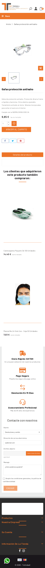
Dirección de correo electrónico (15, 438)
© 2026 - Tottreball (22, 565)
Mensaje (6, 462)
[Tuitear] (13, 141)
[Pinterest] (20, 141)
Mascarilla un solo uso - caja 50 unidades (21, 331)
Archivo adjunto (9, 449)
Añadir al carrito (16, 129)
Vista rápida (39, 193)
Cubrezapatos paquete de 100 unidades (19, 251)
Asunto (6, 428)
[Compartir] (5, 141)
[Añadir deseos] (14, 123)
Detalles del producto (22, 155)
